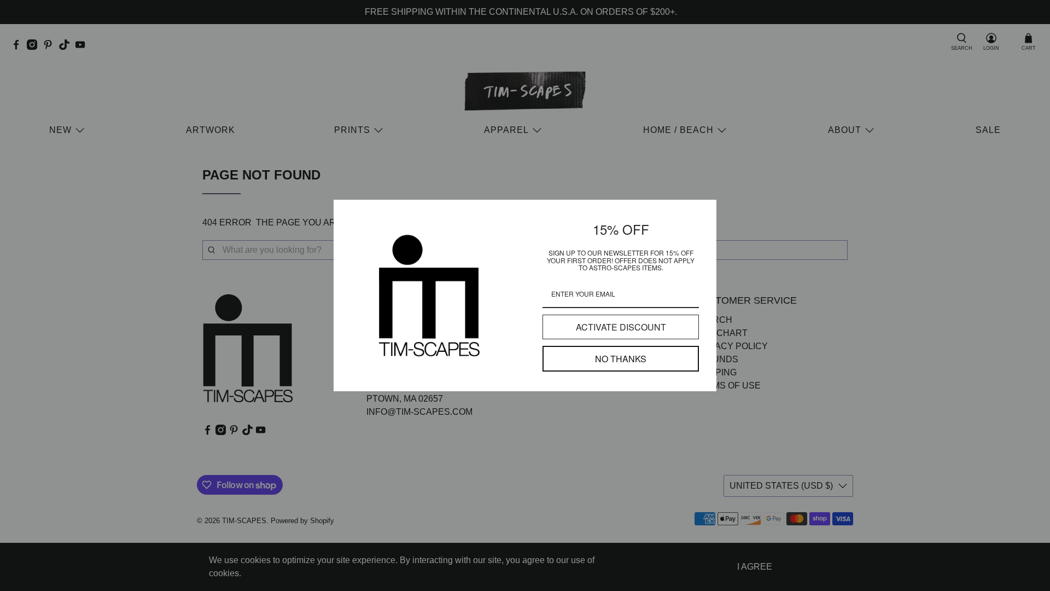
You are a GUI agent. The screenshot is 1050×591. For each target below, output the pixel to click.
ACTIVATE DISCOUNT (621, 327)
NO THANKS (620, 358)
